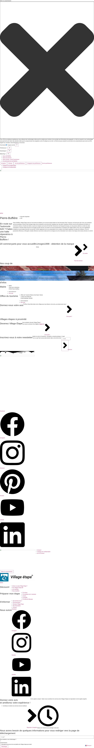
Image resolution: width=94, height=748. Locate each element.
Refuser (10, 163)
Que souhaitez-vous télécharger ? (8, 739)
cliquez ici (41, 324)
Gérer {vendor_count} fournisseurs (11, 159)
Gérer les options (7, 156)
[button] (47, 70)
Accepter (3, 163)
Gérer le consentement (6, 571)
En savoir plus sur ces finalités (10, 161)
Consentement (3, 742)
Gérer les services (7, 157)
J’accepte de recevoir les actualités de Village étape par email (16, 744)
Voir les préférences (20, 163)
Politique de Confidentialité (9, 165)
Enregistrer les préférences (34, 163)
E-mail (63, 336)
